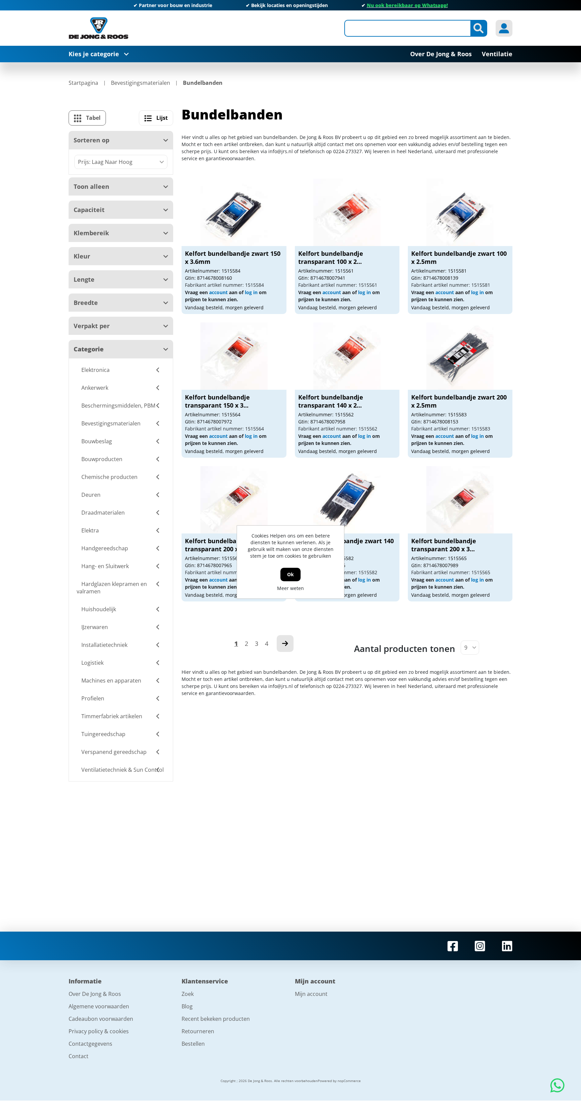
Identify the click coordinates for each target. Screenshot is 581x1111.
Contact (78, 1056)
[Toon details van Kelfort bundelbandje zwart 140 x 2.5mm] (347, 499)
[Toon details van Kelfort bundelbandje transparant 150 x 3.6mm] (234, 356)
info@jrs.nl (280, 151)
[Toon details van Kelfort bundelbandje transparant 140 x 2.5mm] (347, 356)
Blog (187, 1006)
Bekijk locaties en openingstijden (289, 5)
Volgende (285, 643)
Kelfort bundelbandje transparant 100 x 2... (330, 257)
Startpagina (83, 82)
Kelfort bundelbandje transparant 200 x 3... (443, 545)
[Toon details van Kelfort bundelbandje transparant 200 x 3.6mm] (460, 499)
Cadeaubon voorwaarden (101, 1018)
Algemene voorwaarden (99, 1006)
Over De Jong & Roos (95, 994)
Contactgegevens (90, 1043)
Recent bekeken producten (216, 1018)
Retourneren (198, 1031)
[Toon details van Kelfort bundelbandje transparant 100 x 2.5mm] (347, 212)
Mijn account (311, 994)
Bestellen (193, 1043)
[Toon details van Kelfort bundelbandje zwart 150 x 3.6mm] (234, 212)
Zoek (188, 994)
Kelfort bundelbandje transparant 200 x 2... (217, 545)
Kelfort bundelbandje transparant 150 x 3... (217, 401)
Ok (290, 574)
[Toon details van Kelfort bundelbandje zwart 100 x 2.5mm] (460, 212)
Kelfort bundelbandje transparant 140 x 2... (330, 401)
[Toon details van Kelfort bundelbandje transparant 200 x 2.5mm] (234, 499)
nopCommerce (349, 1080)
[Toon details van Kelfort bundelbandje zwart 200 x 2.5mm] (460, 356)
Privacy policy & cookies (99, 1031)
